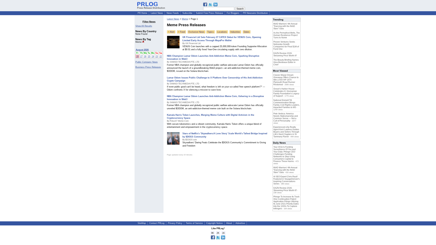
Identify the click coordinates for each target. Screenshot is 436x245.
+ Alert (171, 32)
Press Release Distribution (151, 8)
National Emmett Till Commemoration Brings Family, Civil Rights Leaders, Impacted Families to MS (286, 104)
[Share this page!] (210, 5)
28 (137, 56)
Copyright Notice (214, 223)
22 (160, 56)
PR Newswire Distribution (255, 13)
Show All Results (143, 26)
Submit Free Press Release (209, 13)
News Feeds (173, 13)
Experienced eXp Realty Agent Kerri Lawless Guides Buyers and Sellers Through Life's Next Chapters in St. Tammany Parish (286, 132)
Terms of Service (194, 223)
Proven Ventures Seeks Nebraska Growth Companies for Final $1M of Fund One (286, 45)
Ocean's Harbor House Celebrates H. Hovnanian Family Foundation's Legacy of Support (286, 92)
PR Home (142, 13)
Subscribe (187, 13)
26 (145, 56)
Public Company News (146, 62)
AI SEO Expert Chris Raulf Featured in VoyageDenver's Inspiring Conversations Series (286, 180)
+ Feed (181, 32)
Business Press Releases (148, 67)
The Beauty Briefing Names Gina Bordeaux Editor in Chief (286, 62)
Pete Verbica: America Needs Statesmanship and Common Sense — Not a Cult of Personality (285, 117)
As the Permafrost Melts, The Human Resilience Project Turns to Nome (286, 35)
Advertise (240, 223)
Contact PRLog (156, 223)
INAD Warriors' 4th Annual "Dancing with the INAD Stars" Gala (285, 26)
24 (153, 56)
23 (156, 56)
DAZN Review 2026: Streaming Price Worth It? (285, 54)
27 (141, 56)
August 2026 (142, 49)
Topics (210, 32)
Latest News (157, 13)
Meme (138, 42)
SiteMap (142, 223)
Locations (222, 32)
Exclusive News (196, 32)
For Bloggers (233, 13)
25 (149, 56)
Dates (247, 32)
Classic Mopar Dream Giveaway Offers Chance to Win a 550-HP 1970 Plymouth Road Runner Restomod (286, 80)
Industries (235, 32)
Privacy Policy (175, 223)
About (229, 223)
